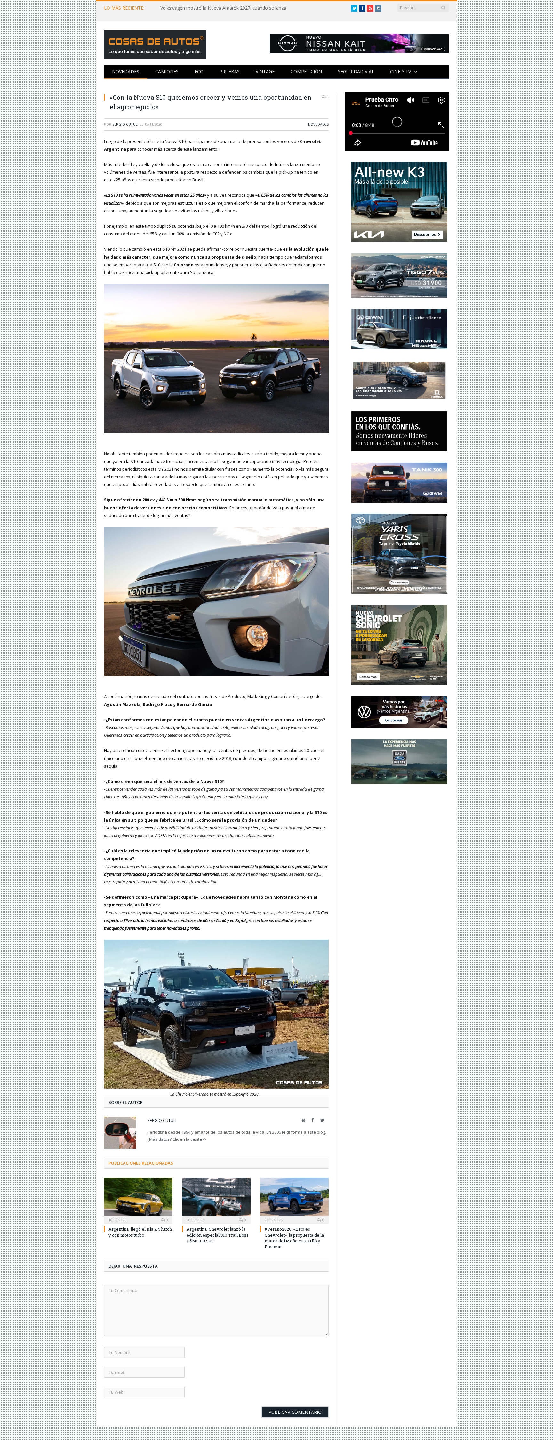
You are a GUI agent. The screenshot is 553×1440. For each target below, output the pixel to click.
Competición (306, 71)
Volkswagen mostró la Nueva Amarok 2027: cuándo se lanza (223, 8)
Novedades (125, 71)
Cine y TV (400, 71)
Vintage (265, 71)
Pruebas (230, 71)
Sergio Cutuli (125, 124)
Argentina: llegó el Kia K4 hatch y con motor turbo (140, 1232)
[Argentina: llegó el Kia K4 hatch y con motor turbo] (138, 1200)
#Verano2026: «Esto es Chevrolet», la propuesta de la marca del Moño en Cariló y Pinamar (294, 1237)
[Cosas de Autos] (155, 43)
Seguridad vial (356, 71)
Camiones (167, 71)
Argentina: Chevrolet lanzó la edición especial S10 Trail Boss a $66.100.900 (218, 1234)
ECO (199, 71)
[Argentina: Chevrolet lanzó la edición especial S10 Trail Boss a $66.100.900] (216, 1200)
